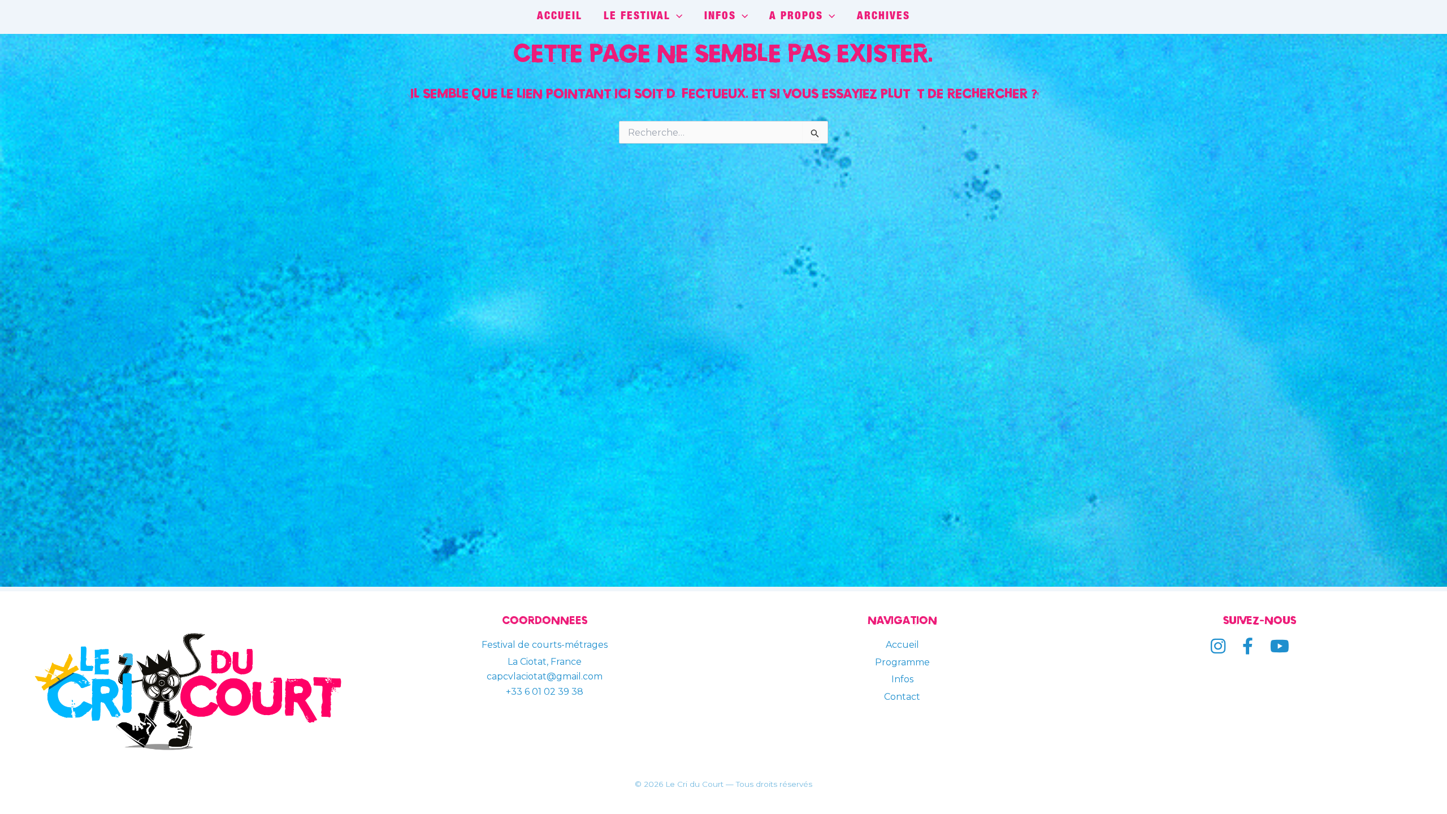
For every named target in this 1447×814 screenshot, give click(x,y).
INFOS (720, 16)
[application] (676, 17)
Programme (902, 662)
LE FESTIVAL (637, 16)
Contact (902, 696)
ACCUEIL (559, 16)
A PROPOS (796, 16)
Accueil (902, 644)
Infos (902, 679)
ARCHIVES (883, 16)
